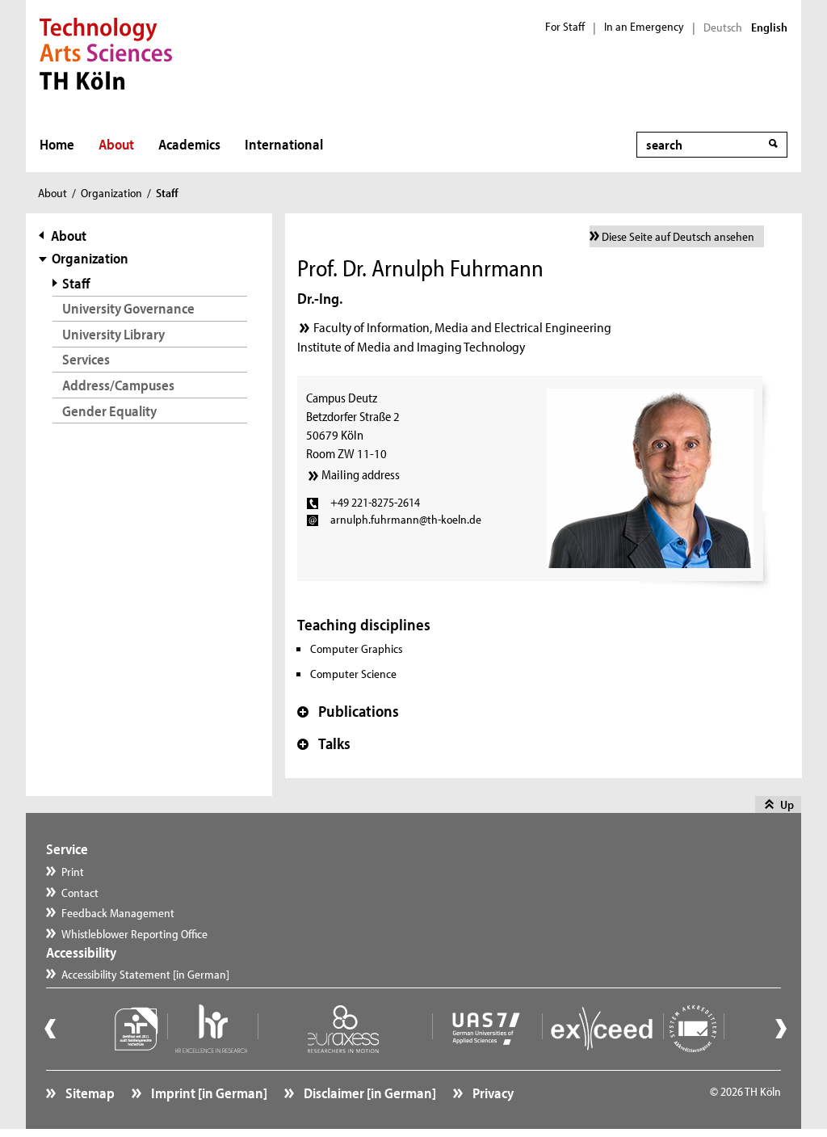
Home (57, 144)
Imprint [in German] (208, 1093)
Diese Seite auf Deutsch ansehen (678, 236)
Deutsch (722, 27)
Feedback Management (117, 912)
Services (86, 359)
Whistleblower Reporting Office (134, 933)
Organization (111, 192)
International (284, 144)
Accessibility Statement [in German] (145, 974)
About (116, 144)
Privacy (492, 1093)
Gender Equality (109, 411)
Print (72, 871)
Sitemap (89, 1093)
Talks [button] (324, 743)
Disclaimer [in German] (368, 1093)
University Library (113, 334)
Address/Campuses (118, 385)
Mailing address (360, 474)
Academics (189, 144)
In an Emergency (644, 26)
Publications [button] (348, 711)
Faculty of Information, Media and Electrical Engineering (462, 326)
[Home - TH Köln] (106, 52)
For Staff (565, 26)
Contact (80, 892)
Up (787, 804)
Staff (76, 283)
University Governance (128, 308)
